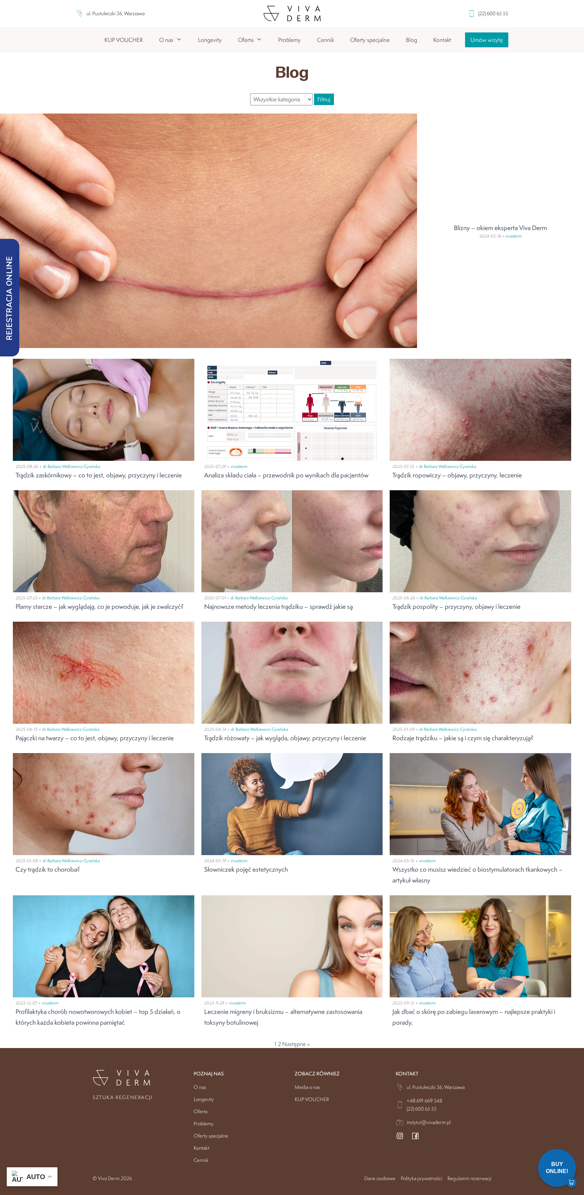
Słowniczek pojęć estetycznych (246, 869)
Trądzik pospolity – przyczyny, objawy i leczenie (456, 606)
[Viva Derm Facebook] (415, 1137)
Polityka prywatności (421, 1178)
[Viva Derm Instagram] (400, 1137)
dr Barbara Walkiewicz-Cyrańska (71, 466)
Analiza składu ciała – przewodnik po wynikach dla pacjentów (286, 475)
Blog (411, 40)
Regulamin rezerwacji (469, 1178)
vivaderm (513, 236)
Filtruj (324, 99)
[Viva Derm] (292, 13)
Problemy (289, 40)
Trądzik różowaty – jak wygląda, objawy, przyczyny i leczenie (285, 737)
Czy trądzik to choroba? (48, 869)
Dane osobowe (379, 1178)
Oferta (201, 1111)
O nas (200, 1087)
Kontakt (442, 40)
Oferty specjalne (370, 40)
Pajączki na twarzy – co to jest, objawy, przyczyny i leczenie (95, 737)
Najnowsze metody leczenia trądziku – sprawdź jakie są (278, 606)
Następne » (296, 1044)
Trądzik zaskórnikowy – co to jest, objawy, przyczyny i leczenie (99, 475)
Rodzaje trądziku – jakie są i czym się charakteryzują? (463, 737)
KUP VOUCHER (123, 40)
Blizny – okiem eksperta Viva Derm (500, 227)
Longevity (210, 40)
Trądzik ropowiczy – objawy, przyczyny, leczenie (457, 475)
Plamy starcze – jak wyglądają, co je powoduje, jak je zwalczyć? (100, 606)
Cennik (325, 40)
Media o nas (307, 1087)
